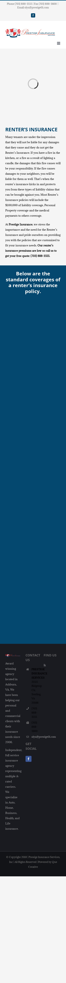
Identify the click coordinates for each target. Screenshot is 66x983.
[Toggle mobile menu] (59, 43)
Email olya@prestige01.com (33, 7)
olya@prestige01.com (35, 736)
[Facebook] (29, 759)
